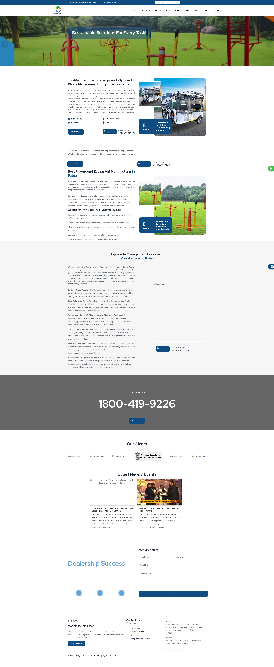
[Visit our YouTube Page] (198, 2)
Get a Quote (76, 643)
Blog (168, 10)
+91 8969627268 (109, 2)
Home (136, 10)
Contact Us (137, 421)
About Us (146, 10)
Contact (205, 10)
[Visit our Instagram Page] (202, 2)
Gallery (186, 10)
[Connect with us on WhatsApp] (182, 648)
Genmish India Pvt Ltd (114, 656)
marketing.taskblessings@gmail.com (83, 3)
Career (176, 10)
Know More (76, 132)
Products (157, 10)
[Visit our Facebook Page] (195, 2)
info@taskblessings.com (140, 639)
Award (195, 10)
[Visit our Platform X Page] (205, 2)
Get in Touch (173, 594)
